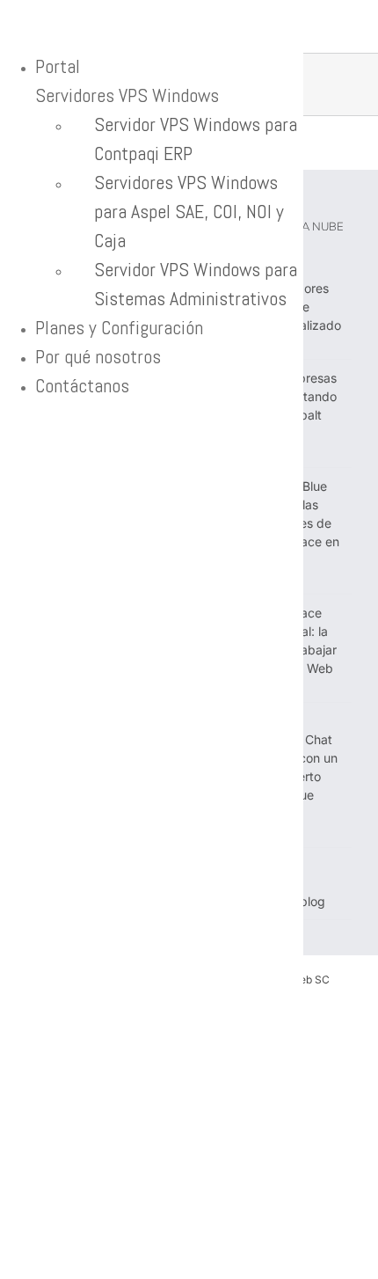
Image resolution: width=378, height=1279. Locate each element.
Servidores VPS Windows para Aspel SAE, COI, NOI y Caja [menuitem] (189, 211)
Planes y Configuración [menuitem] (119, 327)
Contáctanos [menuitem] (82, 385)
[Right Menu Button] (18, 24)
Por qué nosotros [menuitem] (98, 356)
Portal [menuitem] (57, 66)
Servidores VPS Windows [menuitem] (127, 95)
